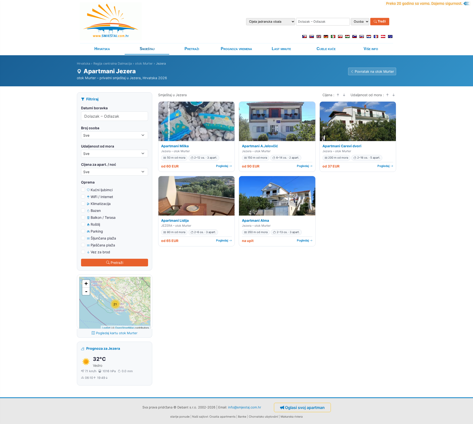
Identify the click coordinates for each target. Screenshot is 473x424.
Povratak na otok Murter (374, 71)
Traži (381, 21)
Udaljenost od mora (97, 146)
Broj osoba (90, 128)
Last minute (281, 49)
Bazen (96, 210)
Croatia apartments (222, 416)
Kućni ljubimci (102, 190)
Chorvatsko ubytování (263, 416)
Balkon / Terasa (103, 217)
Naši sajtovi (200, 416)
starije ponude (180, 416)
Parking (97, 231)
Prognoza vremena (236, 49)
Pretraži (192, 49)
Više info (371, 49)
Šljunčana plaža (103, 238)
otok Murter (144, 63)
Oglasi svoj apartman (305, 407)
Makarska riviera (292, 416)
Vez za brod (100, 252)
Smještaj (147, 49)
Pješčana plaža (103, 245)
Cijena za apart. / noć (98, 164)
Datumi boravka (94, 108)
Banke (242, 416)
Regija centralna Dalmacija (112, 63)
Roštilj (95, 224)
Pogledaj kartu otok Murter (116, 333)
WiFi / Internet (102, 197)
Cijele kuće (326, 49)
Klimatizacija (101, 204)
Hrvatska (102, 49)
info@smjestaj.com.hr (244, 407)
